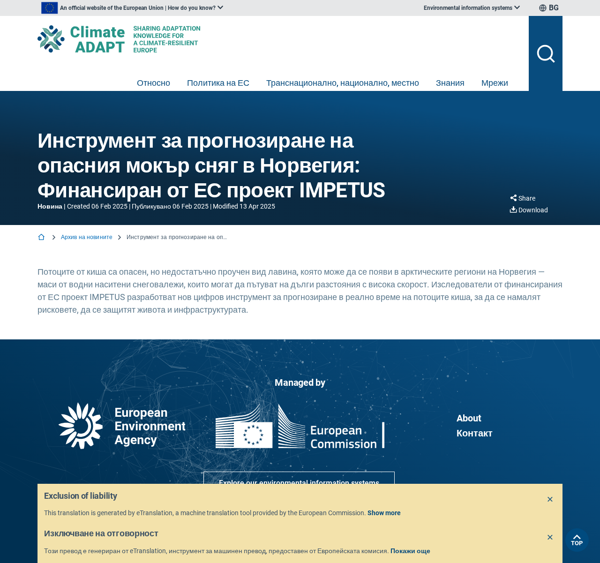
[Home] (42, 238)
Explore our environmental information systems (299, 483)
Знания (450, 83)
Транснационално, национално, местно (342, 83)
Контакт (475, 433)
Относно (153, 83)
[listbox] (132, 8)
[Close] (550, 500)
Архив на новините (86, 237)
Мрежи (494, 83)
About (469, 418)
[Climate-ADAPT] (279, 39)
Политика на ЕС (218, 83)
